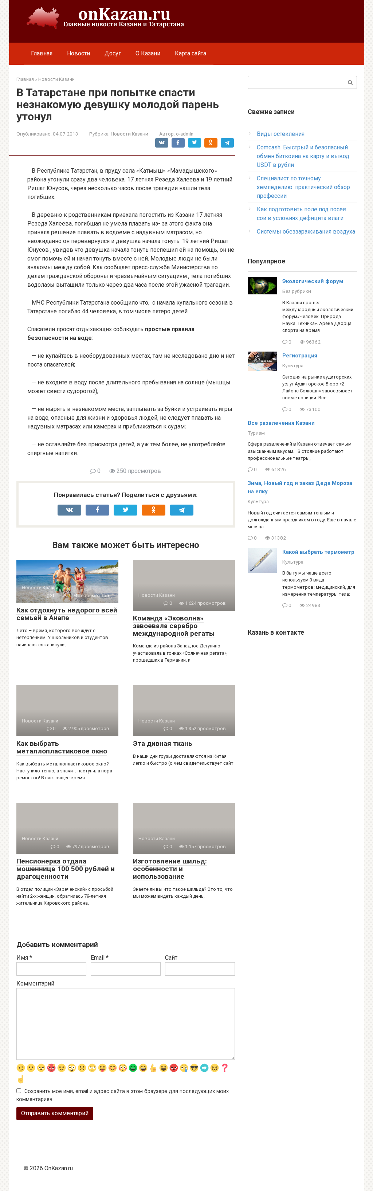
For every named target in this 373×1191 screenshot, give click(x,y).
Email (100, 957)
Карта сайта (190, 53)
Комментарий (35, 983)
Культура (292, 365)
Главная (41, 53)
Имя (24, 957)
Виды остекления (281, 133)
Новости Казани (129, 134)
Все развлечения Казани (281, 423)
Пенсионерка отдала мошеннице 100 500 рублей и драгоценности (65, 869)
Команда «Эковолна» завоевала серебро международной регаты (174, 626)
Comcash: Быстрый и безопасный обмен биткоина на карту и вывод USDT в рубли (303, 156)
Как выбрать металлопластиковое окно (61, 747)
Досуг (113, 53)
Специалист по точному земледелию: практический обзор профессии (303, 187)
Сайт (171, 957)
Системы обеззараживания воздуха (306, 231)
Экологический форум (312, 281)
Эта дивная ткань (162, 743)
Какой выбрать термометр (318, 552)
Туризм (256, 433)
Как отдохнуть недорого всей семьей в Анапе (66, 614)
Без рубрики (296, 291)
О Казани (148, 53)
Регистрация (299, 355)
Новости (78, 53)
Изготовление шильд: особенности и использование (170, 869)
